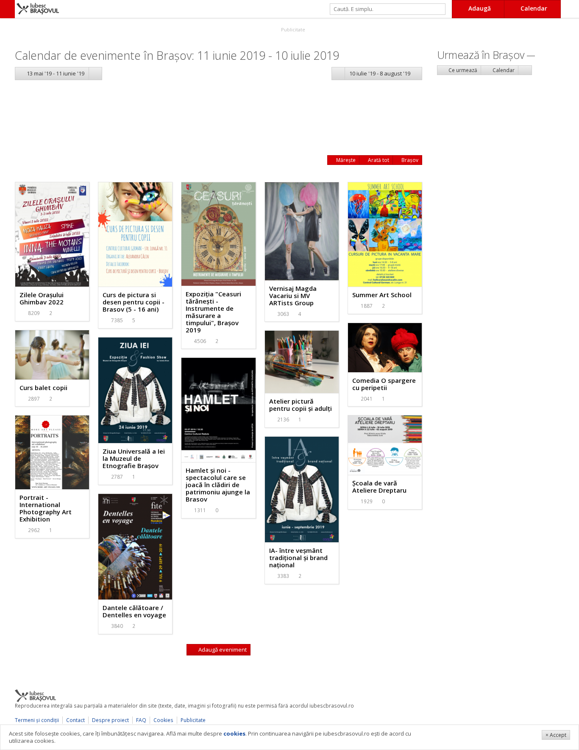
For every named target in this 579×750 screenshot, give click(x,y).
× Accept (556, 735)
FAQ (141, 720)
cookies (234, 733)
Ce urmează (462, 70)
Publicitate (292, 29)
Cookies (163, 720)
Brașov (409, 160)
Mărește (345, 160)
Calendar (503, 70)
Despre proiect (110, 720)
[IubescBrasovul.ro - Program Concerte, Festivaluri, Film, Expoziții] (7, 9)
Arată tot (378, 160)
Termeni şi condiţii (37, 720)
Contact (75, 720)
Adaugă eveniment (222, 649)
